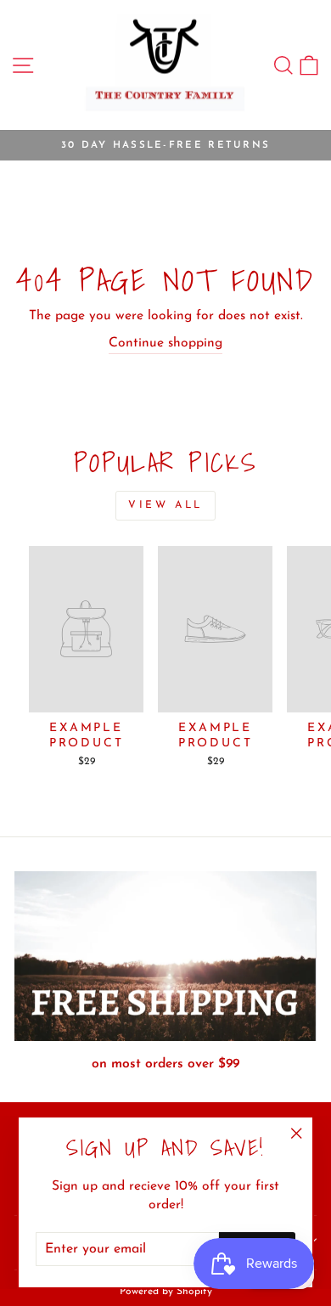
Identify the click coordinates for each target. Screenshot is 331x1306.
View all (165, 505)
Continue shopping (165, 343)
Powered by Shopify (166, 1291)
